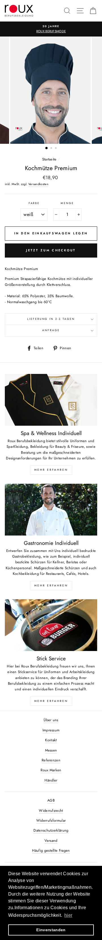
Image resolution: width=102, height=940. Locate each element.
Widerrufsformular (51, 820)
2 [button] (51, 148)
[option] (51, 29)
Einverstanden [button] (50, 930)
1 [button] (46, 148)
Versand (50, 840)
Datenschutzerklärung (50, 830)
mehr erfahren (51, 585)
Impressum (51, 730)
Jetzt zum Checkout (51, 250)
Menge (67, 203)
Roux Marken (51, 770)
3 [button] (56, 148)
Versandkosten (38, 184)
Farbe (34, 203)
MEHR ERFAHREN (51, 470)
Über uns (51, 720)
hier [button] (68, 915)
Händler (50, 780)
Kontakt (51, 740)
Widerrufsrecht (51, 810)
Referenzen (51, 760)
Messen (51, 750)
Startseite (49, 159)
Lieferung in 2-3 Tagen (51, 319)
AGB (51, 800)
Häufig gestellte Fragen (51, 850)
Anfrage (51, 330)
